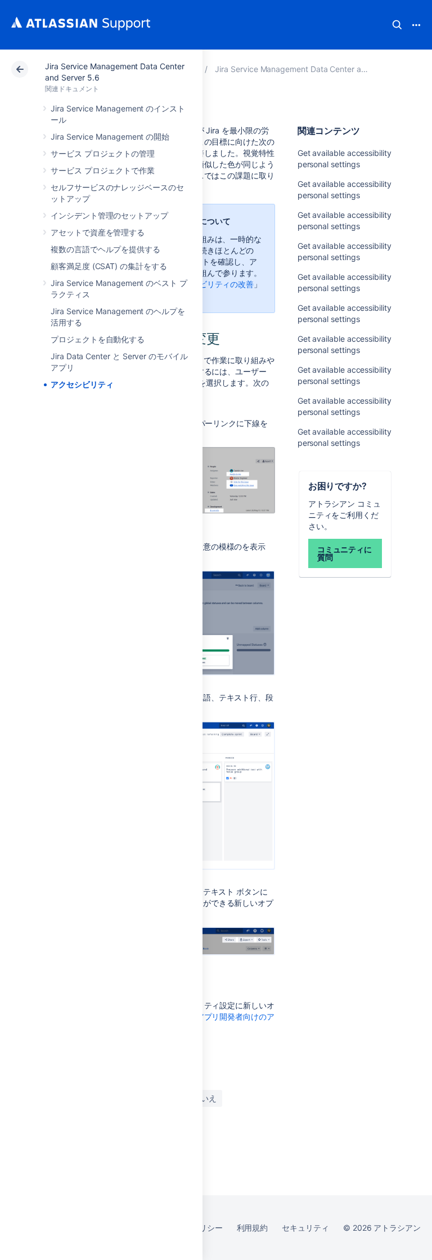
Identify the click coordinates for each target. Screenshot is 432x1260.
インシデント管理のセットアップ (109, 215)
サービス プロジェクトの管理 (103, 153)
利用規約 (252, 1227)
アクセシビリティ (82, 384)
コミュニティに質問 (344, 553)
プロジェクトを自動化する (98, 339)
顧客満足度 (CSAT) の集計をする (109, 266)
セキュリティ (305, 1227)
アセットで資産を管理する (98, 232)
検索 (397, 25)
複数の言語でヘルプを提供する (105, 249)
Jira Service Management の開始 (110, 136)
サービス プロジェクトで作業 (103, 170)
